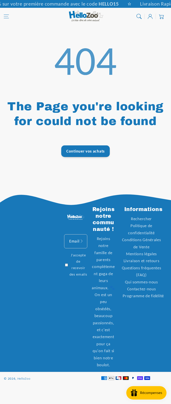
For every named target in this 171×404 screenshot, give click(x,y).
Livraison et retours (141, 260)
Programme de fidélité (143, 295)
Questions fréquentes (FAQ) (141, 271)
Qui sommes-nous (141, 282)
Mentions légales (141, 253)
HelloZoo (24, 379)
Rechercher (141, 218)
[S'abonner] (82, 241)
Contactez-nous (141, 288)
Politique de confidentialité (141, 229)
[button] (6, 16)
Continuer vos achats (85, 151)
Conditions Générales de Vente (141, 243)
